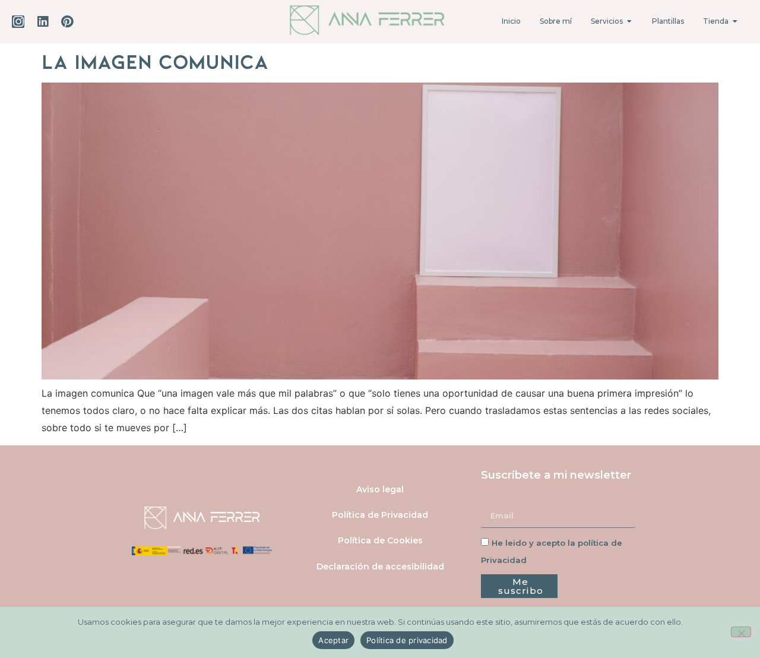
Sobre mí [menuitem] (556, 21)
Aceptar (333, 640)
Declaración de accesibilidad (380, 566)
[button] (629, 21)
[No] (741, 632)
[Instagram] (18, 21)
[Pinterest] (67, 21)
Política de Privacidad (380, 515)
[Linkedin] (42, 21)
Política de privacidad (407, 640)
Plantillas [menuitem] (668, 21)
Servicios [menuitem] (607, 21)
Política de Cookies (380, 540)
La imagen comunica (155, 60)
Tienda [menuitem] (716, 21)
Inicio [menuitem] (511, 21)
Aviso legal (380, 489)
